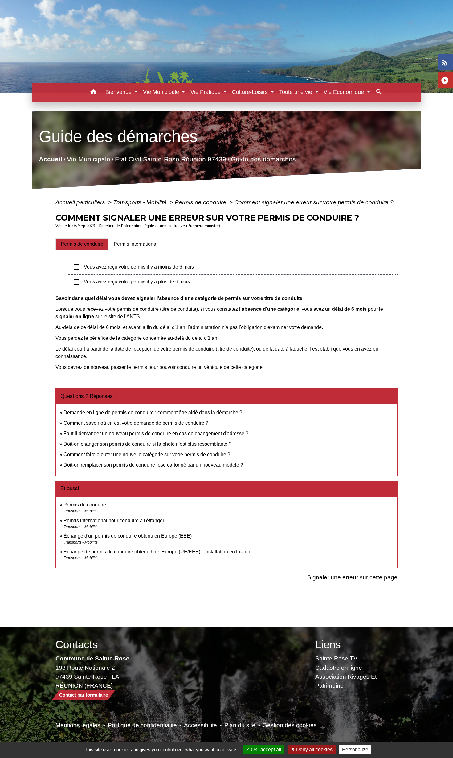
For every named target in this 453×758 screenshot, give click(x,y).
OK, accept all (265, 749)
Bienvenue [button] (119, 92)
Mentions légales (77, 725)
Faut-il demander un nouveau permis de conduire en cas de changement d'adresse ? (155, 433)
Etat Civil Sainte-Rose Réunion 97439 (170, 159)
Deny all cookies (314, 749)
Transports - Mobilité (140, 202)
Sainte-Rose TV (336, 658)
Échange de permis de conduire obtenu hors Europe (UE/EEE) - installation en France (157, 551)
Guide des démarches (263, 159)
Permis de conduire (201, 202)
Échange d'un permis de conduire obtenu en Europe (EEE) (127, 536)
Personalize (355, 749)
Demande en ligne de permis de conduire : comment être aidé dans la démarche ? (152, 412)
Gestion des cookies (290, 725)
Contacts (76, 644)
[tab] (81, 244)
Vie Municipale (88, 159)
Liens (328, 644)
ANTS (133, 316)
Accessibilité (200, 725)
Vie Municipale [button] (162, 92)
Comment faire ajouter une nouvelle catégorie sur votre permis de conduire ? (146, 454)
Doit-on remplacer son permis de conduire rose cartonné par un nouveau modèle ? (153, 465)
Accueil (50, 159)
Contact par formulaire (83, 695)
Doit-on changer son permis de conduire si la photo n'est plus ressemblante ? (147, 444)
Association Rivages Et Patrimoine (346, 681)
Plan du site (239, 725)
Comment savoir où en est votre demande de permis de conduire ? (135, 423)
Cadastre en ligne (338, 667)
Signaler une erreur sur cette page (352, 577)
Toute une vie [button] (296, 92)
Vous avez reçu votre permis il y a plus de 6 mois (131, 282)
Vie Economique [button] (344, 92)
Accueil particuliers (81, 202)
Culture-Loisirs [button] (250, 92)
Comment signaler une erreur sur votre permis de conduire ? (314, 202)
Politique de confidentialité (142, 725)
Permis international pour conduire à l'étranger (113, 520)
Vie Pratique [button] (206, 92)
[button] (93, 92)
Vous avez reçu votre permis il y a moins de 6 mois (133, 267)
